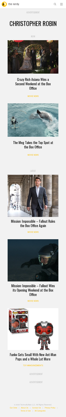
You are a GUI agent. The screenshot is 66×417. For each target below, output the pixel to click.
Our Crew (13, 408)
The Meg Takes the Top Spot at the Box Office (33, 144)
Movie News (33, 96)
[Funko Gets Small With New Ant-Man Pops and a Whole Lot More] (33, 329)
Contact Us (36, 408)
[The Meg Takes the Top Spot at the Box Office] (33, 120)
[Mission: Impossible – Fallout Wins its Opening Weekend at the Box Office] (33, 260)
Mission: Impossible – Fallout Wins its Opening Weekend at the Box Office (33, 290)
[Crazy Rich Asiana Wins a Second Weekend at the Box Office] (33, 57)
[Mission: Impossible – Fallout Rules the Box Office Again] (33, 196)
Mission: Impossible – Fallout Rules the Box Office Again (33, 223)
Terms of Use (26, 411)
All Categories (40, 411)
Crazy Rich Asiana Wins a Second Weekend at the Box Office (33, 83)
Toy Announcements (33, 365)
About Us (24, 408)
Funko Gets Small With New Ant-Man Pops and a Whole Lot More (33, 356)
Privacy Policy (50, 408)
